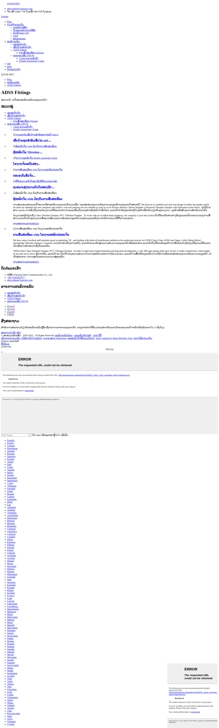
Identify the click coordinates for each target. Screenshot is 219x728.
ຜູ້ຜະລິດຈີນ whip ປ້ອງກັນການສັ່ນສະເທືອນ (37, 198)
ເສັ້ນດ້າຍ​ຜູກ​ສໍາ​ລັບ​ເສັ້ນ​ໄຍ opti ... (32, 140)
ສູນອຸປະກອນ (19, 38)
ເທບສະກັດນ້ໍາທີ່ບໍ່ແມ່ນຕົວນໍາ (80, 338)
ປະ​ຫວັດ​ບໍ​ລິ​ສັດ (20, 27)
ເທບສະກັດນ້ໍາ (19, 44)
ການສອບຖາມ (20, 223)
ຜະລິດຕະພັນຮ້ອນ (64, 335)
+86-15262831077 (16, 277)
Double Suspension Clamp (31, 61)
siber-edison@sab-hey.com (19, 8)
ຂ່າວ (9, 66)
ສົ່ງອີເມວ (5, 344)
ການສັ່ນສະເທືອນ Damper (31, 52)
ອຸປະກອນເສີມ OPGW (23, 55)
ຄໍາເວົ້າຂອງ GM (21, 33)
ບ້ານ (9, 22)
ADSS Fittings (20, 50)
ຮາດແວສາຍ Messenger (54, 338)
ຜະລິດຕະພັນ (13, 41)
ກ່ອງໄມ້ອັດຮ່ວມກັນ (143, 338)
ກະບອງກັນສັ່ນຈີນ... (24, 175)
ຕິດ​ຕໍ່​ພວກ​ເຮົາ (13, 69)
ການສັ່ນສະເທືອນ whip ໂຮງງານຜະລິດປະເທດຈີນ (41, 234)
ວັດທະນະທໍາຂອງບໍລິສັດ (24, 30)
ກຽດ (15, 36)
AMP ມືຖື (97, 335)
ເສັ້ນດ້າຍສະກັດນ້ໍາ (22, 47)
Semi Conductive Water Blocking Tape (114, 338)
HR (9, 63)
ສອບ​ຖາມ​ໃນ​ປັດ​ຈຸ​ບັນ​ (11, 332)
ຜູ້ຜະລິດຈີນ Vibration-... (27, 152)
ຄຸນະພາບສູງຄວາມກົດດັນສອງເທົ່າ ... (34, 187)
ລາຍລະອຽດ (33, 223)
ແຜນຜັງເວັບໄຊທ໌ (82, 335)
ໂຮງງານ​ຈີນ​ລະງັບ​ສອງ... (26, 163)
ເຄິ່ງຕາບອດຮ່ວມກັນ (10, 338)
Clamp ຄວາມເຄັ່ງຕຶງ (28, 58)
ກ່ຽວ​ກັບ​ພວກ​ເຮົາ (15, 24)
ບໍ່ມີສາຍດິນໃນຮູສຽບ (32, 338)
